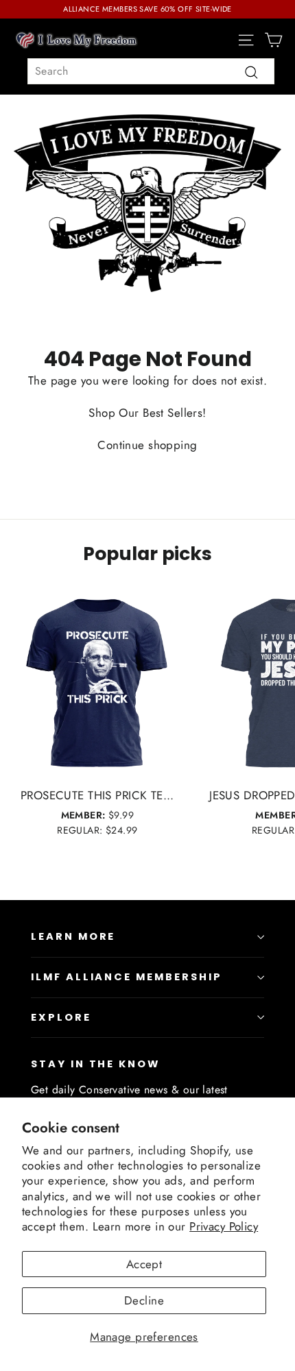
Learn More (73, 936)
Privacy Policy (223, 1226)
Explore (61, 1017)
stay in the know (95, 1064)
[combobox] (150, 71)
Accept (144, 1264)
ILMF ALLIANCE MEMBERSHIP (126, 977)
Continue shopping (147, 445)
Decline (144, 1300)
